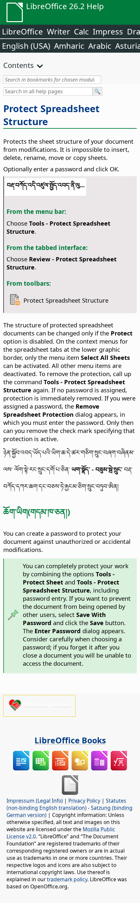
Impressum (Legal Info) (35, 800)
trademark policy (67, 879)
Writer (58, 31)
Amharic (69, 45)
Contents (18, 65)
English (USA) (26, 45)
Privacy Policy (84, 800)
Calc (81, 31)
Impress (108, 31)
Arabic (99, 45)
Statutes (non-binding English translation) (66, 804)
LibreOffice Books (70, 740)
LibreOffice (22, 31)
